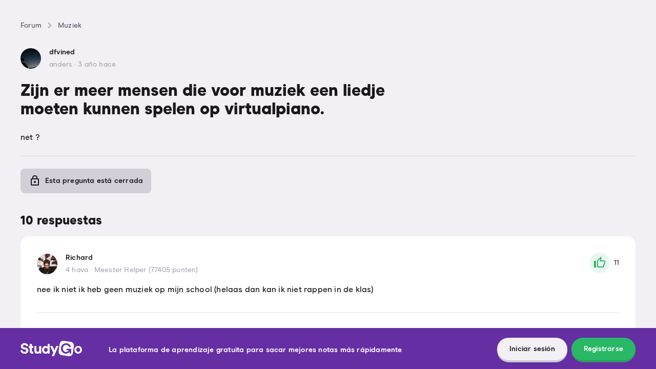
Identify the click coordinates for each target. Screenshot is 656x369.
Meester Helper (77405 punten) (146, 270)
